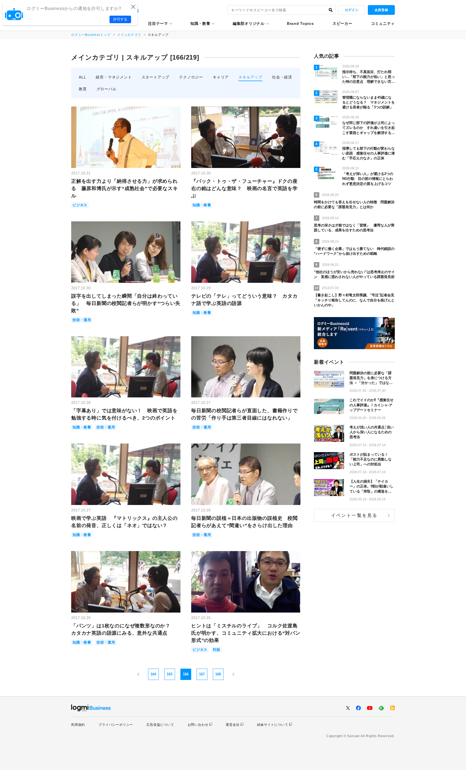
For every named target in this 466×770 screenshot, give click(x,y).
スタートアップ (156, 77)
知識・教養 (200, 23)
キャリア (221, 77)
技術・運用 (82, 320)
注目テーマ (158, 23)
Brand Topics (300, 23)
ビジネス (80, 205)
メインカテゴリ (129, 34)
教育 (83, 89)
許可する (120, 19)
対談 (216, 650)
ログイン (351, 10)
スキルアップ (250, 77)
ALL (82, 77)
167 (202, 674)
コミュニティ (383, 23)
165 (169, 674)
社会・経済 (282, 77)
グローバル (106, 89)
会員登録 (381, 10)
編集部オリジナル (249, 23)
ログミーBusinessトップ (91, 34)
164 (153, 674)
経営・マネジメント (114, 77)
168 (218, 674)
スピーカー (342, 23)
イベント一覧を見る (354, 515)
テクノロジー (191, 77)
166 (186, 674)
